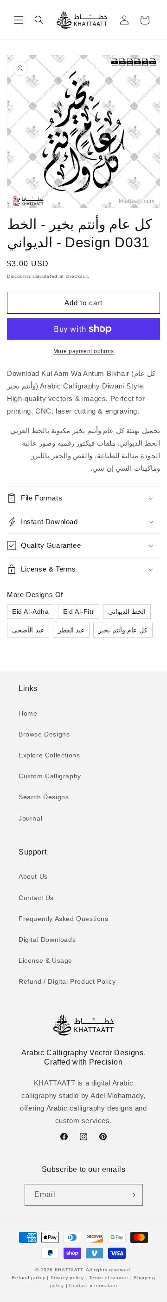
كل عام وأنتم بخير (123, 630)
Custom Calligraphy (50, 776)
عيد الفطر (71, 630)
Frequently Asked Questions (64, 918)
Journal (30, 818)
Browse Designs (44, 734)
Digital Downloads (47, 939)
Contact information (92, 1285)
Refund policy (29, 1277)
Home (28, 713)
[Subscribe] (132, 1195)
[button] (18, 20)
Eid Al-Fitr (79, 611)
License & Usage (45, 960)
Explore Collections (49, 755)
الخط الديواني (127, 611)
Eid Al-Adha (30, 611)
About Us (33, 876)
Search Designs (44, 797)
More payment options (83, 351)
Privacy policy (67, 1277)
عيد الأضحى (28, 630)
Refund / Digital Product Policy (67, 981)
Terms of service (108, 1277)
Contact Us (36, 897)
